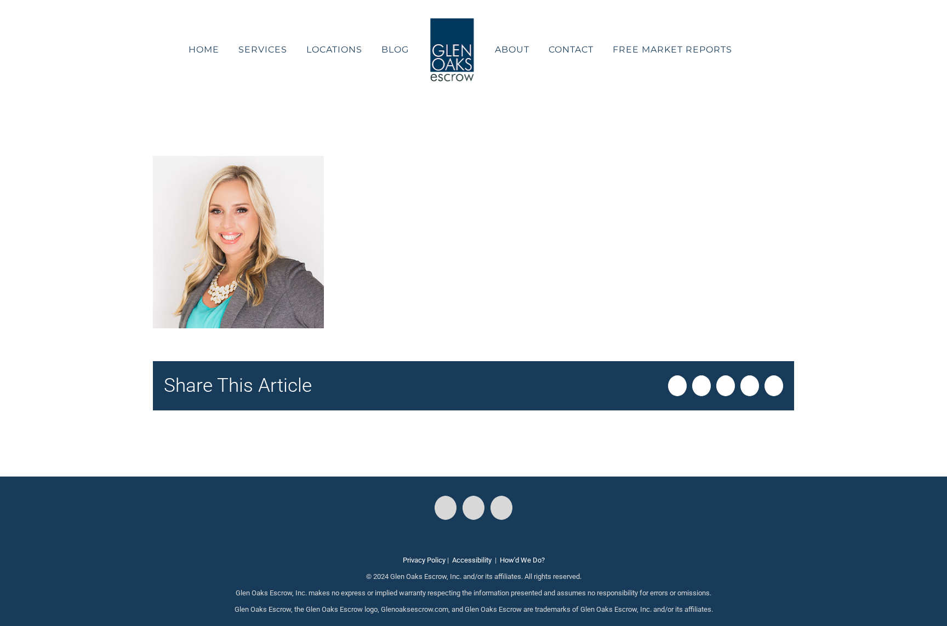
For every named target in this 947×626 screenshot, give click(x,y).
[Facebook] (446, 508)
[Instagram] (473, 508)
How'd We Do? (522, 560)
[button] (726, 50)
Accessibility (472, 560)
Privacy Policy (424, 560)
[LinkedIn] (501, 508)
